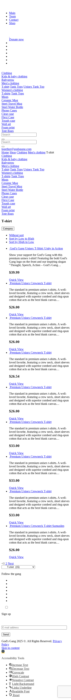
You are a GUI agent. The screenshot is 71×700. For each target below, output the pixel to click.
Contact (13, 19)
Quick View (16, 279)
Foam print (8, 127)
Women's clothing (12, 90)
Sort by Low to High (21, 238)
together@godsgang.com (16, 149)
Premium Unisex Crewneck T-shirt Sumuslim (37, 525)
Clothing (7, 73)
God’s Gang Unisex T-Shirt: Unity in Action (36, 248)
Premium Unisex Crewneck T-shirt (30, 283)
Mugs (5, 96)
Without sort (16, 235)
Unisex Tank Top (33, 86)
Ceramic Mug (10, 100)
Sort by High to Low (21, 242)
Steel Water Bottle (12, 107)
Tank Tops (16, 86)
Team (12, 16)
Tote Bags (8, 130)
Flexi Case (8, 117)
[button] (3, 651)
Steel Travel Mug (12, 103)
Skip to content (11, 648)
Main (12, 13)
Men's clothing (10, 83)
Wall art (6, 124)
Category (8, 228)
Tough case (8, 120)
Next (11, 563)
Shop (12, 23)
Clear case (8, 113)
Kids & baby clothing (14, 76)
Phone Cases (9, 110)
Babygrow (8, 79)
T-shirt (5, 86)
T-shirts (6, 93)
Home (5, 152)
